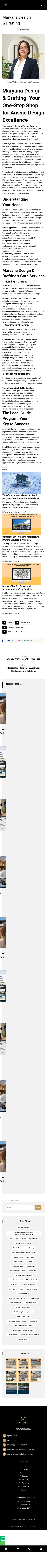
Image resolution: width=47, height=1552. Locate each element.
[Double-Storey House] (23, 1376)
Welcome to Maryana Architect (17, 632)
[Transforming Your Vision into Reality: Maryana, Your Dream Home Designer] (23, 480)
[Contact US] (40, 1548)
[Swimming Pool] (23, 1388)
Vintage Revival (12, 1335)
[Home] (6, 1548)
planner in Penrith (32, 1289)
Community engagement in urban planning (23, 1252)
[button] (41, 5)
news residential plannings (16, 627)
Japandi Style (32, 1271)
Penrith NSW (25, 1505)
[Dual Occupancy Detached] (11, 1376)
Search (38, 1207)
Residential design (15, 1303)
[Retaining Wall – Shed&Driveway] (11, 1388)
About (25, 1472)
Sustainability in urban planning (23, 1312)
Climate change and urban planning (23, 1248)
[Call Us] (29, 1548)
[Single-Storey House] (35, 1363)
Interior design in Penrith (17, 1271)
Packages (25, 1483)
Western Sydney (23, 1339)
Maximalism (14, 1284)
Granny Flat (29, 1261)
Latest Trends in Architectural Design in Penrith (23, 1280)
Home (25, 1469)
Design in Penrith (18, 1257)
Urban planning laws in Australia (23, 1325)
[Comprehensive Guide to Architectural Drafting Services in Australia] (23, 524)
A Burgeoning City (23, 1227)
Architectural (25, 1501)
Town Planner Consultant (25, 1498)
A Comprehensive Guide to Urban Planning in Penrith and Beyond (23, 1233)
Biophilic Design (14, 1239)
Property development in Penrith (17, 1298)
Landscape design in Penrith (23, 1275)
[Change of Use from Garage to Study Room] (11, 1363)
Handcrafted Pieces (17, 1266)
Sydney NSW (25, 1508)
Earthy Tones (30, 1257)
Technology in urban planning (17, 1321)
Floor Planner (18, 1261)
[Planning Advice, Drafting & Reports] (9, 5)
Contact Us (25, 1486)
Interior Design (31, 1266)
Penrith (21, 1289)
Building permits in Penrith (23, 1243)
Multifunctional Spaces (28, 1284)
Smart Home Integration (23, 1307)
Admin (10, 623)
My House (12, 1289)
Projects (25, 1476)
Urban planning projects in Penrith (23, 1330)
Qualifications (35, 1298)
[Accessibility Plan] (23, 1363)
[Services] (18, 1548)
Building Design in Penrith (30, 1239)
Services (25, 1479)
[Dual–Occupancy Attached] (35, 1376)
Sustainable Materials (23, 1316)
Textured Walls (34, 1321)
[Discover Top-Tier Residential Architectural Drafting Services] (23, 574)
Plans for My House (23, 1293)
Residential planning (31, 1303)
